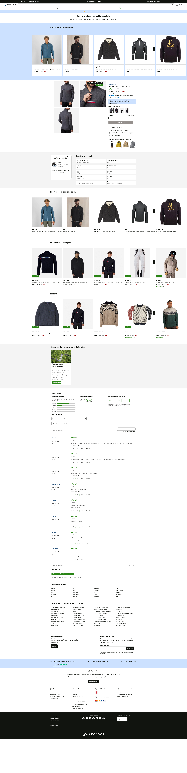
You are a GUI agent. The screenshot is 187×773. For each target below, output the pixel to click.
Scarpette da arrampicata (79, 619)
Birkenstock (119, 594)
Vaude (96, 594)
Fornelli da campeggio (78, 607)
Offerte (141, 8)
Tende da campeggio (56, 619)
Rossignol (112, 84)
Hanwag (118, 592)
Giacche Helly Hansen (99, 617)
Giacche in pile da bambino (101, 609)
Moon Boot (75, 592)
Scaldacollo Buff (120, 621)
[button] (66, 94)
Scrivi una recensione (126, 89)
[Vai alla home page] (109, 82)
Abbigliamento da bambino (101, 607)
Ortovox (53, 590)
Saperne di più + (113, 103)
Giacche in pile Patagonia (100, 613)
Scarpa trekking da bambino (80, 621)
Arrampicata (86, 8)
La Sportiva (53, 594)
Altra (74, 588)
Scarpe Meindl (97, 623)
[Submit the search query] (173, 5)
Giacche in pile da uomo (57, 617)
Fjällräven (96, 588)
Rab (52, 592)
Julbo (117, 588)
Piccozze (75, 611)
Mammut (96, 596)
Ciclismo (106, 8)
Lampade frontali (55, 623)
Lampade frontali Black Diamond (102, 621)
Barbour (75, 596)
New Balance (119, 590)
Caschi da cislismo (77, 623)
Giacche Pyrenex (98, 615)
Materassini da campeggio (57, 621)
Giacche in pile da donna (57, 611)
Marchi (134, 8)
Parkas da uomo (55, 615)
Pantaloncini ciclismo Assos (123, 607)
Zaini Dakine (97, 625)
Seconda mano (125, 8)
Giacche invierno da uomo (57, 613)
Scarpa (96, 592)
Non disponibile (120, 122)
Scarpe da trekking (77, 613)
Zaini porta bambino (78, 625)
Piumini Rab (119, 611)
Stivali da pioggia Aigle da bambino (103, 611)
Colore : (114, 106)
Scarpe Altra (119, 619)
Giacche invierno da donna (58, 607)
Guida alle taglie (131, 115)
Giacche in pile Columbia (100, 619)
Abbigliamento (48, 8)
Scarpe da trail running (78, 615)
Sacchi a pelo (54, 625)
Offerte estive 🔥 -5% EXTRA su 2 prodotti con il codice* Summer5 (93, 11)
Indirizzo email (104, 645)
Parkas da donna (55, 609)
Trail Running (76, 8)
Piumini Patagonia (120, 625)
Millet (74, 590)
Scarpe (57, 8)
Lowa (52, 596)
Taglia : (110, 115)
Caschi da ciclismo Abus (122, 623)
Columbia (96, 590)
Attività (114, 8)
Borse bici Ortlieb (120, 617)
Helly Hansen (76, 594)
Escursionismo (66, 8)
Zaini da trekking (77, 609)
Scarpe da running (77, 617)
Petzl (117, 596)
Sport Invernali (97, 8)
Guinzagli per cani (120, 615)
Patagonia (53, 588)
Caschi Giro (119, 609)
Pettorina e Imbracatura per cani (124, 613)
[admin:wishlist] (135, 122)
